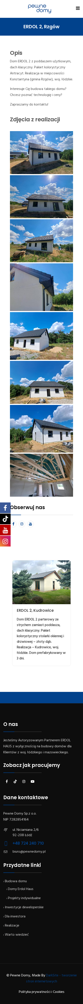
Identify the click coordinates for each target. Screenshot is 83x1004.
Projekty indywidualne (24, 898)
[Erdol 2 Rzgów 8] (41, 152)
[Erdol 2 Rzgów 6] (41, 196)
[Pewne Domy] (39, 9)
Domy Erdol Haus (20, 889)
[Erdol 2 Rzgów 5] (41, 287)
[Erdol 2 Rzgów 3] (41, 336)
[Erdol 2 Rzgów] (41, 428)
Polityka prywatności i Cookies (41, 992)
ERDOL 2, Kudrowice (35, 610)
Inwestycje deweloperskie (24, 907)
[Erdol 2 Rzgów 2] (41, 382)
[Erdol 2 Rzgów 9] (41, 475)
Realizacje (12, 926)
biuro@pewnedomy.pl (29, 852)
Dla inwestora (15, 916)
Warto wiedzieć (17, 935)
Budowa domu (16, 881)
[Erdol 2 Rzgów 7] (41, 241)
